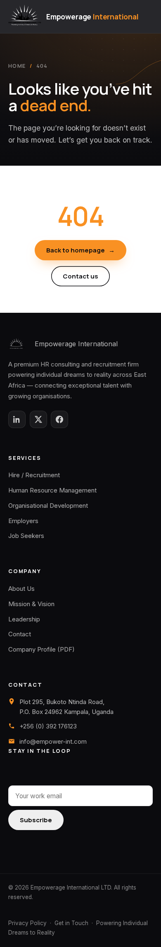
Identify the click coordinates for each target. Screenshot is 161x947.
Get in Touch (71, 923)
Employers (23, 521)
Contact (19, 634)
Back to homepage (80, 250)
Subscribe (36, 820)
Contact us (80, 276)
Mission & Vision (31, 604)
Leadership (24, 619)
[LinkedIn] (17, 419)
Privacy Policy (27, 923)
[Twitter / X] (38, 419)
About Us (21, 588)
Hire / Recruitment (34, 475)
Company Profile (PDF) (41, 649)
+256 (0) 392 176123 (48, 726)
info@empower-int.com (53, 741)
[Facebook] (59, 419)
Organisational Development (48, 505)
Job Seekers (26, 536)
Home (17, 65)
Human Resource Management (52, 490)
